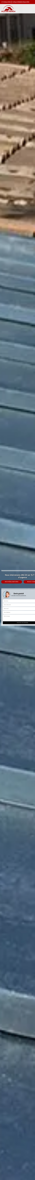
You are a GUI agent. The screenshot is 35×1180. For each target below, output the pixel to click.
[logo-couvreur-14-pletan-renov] (8, 8)
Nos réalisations (11, 582)
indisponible (6, 2)
